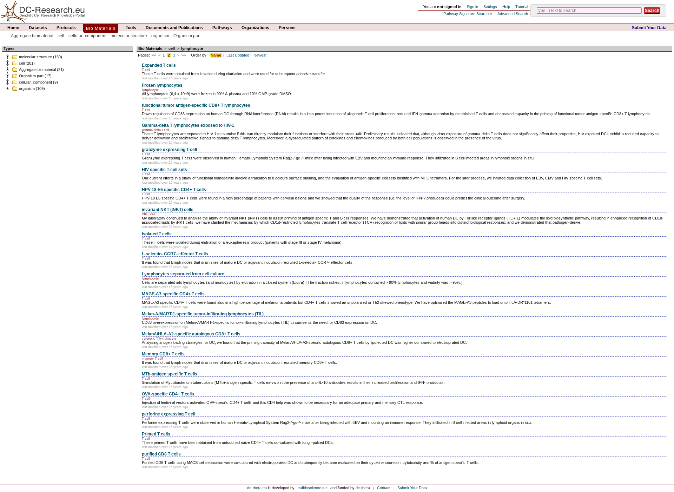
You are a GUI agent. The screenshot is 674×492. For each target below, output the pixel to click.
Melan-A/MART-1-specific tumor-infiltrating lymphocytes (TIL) (203, 313)
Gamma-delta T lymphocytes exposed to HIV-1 (188, 125)
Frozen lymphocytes (162, 85)
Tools (131, 27)
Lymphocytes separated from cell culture (183, 273)
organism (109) (32, 88)
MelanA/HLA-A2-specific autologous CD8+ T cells (191, 334)
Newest (259, 55)
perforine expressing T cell (168, 414)
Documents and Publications (174, 27)
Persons (287, 27)
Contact (383, 488)
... (581, 222)
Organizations (255, 27)
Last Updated (237, 55)
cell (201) (27, 63)
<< (154, 55)
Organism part (186, 35)
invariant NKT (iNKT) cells (167, 209)
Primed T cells (156, 434)
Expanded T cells (159, 65)
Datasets (38, 27)
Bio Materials (100, 28)
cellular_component (87, 35)
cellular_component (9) (38, 82)
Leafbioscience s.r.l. (312, 488)
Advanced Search (512, 14)
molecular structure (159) (40, 57)
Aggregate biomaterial (32, 35)
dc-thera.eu (257, 488)
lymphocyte (192, 48)
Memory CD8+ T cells (163, 354)
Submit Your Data (649, 27)
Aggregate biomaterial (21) (41, 69)
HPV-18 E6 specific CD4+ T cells (174, 189)
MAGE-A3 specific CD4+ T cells (173, 293)
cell (61, 35)
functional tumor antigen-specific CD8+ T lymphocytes (196, 105)
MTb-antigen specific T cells (169, 374)
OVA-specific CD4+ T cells (168, 394)
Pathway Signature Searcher (467, 14)
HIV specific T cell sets (164, 169)
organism (160, 35)
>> (183, 55)
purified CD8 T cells (161, 454)
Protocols (66, 27)
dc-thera (363, 488)
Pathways (222, 27)
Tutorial (521, 7)
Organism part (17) (35, 76)
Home (13, 27)
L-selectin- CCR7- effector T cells (175, 253)
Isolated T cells (157, 233)
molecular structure (129, 35)
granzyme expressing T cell (169, 149)
